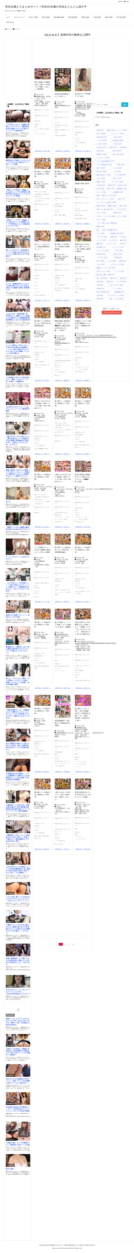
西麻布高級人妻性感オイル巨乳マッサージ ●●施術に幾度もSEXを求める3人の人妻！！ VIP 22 (62, 325)
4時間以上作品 (40, 96)
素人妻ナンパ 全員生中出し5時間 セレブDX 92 (63, 403)
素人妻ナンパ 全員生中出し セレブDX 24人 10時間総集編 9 (63, 549)
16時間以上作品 (81, 727)
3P (123, 244)
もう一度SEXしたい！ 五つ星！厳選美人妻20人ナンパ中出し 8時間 (42, 549)
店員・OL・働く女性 (105, 209)
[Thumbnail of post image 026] (42, 466)
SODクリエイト (103, 271)
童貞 (88, 650)
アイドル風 (120, 175)
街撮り (101, 182)
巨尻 (110, 281)
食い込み (102, 171)
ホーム (8, 29)
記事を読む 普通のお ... (83, 300)
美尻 (113, 147)
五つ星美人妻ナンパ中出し (42, 564)
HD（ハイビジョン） (82, 644)
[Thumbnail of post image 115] (83, 312)
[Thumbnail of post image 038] (63, 392)
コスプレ (121, 209)
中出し (38, 103)
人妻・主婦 (44, 103)
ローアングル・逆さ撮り (106, 202)
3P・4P (121, 281)
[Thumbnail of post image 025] (83, 169)
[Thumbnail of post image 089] (63, 466)
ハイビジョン (38, 100)
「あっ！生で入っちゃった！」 (86, 641)
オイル (64, 337)
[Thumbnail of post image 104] (83, 614)
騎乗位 (112, 206)
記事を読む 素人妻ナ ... (43, 223)
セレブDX (44, 183)
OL (118, 171)
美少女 (116, 151)
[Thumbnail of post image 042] (42, 614)
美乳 (110, 188)
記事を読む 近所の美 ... (83, 527)
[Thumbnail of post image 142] (83, 79)
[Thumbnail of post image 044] (63, 236)
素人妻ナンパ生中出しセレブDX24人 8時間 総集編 (62, 246)
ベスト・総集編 (38, 101)
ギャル (101, 178)
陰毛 (113, 278)
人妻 (83, 262)
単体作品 (102, 137)
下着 (100, 285)
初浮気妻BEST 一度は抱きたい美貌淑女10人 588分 (63, 723)
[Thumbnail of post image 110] (83, 539)
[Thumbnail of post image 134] (42, 392)
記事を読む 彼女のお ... (83, 688)
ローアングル (103, 250)
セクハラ (101, 213)
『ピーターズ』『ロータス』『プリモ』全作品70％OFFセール (95, 103)
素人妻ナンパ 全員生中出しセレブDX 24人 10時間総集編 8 (42, 323)
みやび (42, 258)
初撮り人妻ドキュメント (82, 342)
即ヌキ (101, 261)
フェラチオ (102, 237)
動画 (122, 261)
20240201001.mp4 (62, 634)
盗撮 (114, 237)
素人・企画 (102, 278)
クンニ (120, 271)
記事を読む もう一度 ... (43, 601)
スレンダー (117, 182)
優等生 (101, 226)
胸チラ (101, 168)
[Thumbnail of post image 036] (42, 700)
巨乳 (100, 130)
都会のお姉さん (104, 175)
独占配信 (118, 140)
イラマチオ (102, 257)
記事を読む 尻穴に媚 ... (43, 151)
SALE (83, 338)
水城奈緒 (79, 650)
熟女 (76, 738)
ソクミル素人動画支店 (106, 161)
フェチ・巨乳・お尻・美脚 (107, 223)
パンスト (111, 244)
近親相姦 (119, 292)
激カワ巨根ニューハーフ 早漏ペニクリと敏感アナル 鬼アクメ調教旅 (63, 624)
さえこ (36, 258)
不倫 (100, 281)
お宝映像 (118, 192)
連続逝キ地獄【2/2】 (82, 183)
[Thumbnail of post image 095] (83, 700)
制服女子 (102, 154)
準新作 (43, 490)
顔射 (118, 257)
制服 (123, 278)
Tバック (101, 192)
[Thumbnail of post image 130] (63, 79)
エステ (43, 98)
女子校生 (101, 254)
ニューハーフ (58, 639)
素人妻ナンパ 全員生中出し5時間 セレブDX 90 (42, 476)
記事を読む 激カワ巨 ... (63, 688)
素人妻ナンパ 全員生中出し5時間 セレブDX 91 (42, 624)
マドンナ (117, 288)
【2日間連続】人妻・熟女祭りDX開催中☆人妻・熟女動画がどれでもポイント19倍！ (83, 107)
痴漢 (120, 164)
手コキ (119, 250)
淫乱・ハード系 (116, 299)
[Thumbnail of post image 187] (42, 312)
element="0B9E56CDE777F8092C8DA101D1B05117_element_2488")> (96, 643)
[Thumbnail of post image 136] (42, 784)
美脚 (111, 185)
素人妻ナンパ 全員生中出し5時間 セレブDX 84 (42, 711)
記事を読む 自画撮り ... (83, 380)
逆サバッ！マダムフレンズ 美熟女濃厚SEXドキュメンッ (42, 246)
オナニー (101, 219)
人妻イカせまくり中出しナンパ (62, 812)
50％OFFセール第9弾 (81, 729)
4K (123, 237)
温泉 (56, 644)
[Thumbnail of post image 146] (42, 163)
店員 (100, 299)
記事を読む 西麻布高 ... (63, 380)
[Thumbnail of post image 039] (42, 73)
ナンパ (68, 808)
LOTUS (48, 96)
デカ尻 (101, 185)
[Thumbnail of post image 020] (63, 614)
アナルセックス (64, 636)
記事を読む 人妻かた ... (43, 454)
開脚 (100, 244)
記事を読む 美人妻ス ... (83, 151)
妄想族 (101, 288)
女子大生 (101, 147)
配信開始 (63, 187)
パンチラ (102, 140)
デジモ (113, 240)
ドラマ (101, 233)
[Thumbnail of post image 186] (63, 539)
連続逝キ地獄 (78, 192)
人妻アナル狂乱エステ (40, 105)
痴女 (123, 206)
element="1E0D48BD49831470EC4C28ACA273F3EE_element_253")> (96, 337)
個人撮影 (101, 247)
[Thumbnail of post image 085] (42, 236)
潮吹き (118, 213)
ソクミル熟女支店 (80, 114)
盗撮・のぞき (83, 813)
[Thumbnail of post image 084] (83, 466)
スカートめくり (116, 285)
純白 (121, 199)
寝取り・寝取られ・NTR (82, 811)
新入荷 (83, 115)
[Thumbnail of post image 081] (63, 163)
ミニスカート (103, 157)
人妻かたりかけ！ (39, 420)
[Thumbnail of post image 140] (63, 706)
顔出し (117, 178)
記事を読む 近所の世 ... (83, 849)
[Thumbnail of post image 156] (83, 392)
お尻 (100, 295)
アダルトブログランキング (111, 312)
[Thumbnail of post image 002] (63, 312)
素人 (62, 260)
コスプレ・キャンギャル (106, 216)
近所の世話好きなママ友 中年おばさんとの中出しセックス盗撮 (83, 794)
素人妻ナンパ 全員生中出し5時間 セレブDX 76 (42, 794)
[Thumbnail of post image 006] (63, 784)
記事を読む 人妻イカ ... (63, 849)
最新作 (43, 187)
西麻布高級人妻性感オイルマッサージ (62, 343)
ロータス (47, 101)
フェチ (101, 264)
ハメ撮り (102, 144)
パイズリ (101, 240)
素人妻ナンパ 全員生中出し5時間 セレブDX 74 (83, 549)
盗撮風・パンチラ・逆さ (106, 268)
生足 (100, 151)
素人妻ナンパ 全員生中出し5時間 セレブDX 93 (42, 174)
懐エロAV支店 (103, 292)
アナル (38, 98)
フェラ (117, 168)
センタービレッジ (116, 295)
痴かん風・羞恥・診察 (105, 274)
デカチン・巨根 (59, 637)
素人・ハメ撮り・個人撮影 (107, 230)
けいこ (44, 256)
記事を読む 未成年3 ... (63, 151)
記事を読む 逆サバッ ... (43, 300)
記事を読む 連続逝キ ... (83, 223)
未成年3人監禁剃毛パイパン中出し (63, 106)
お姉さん (117, 254)
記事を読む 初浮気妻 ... (63, 771)
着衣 (84, 650)
